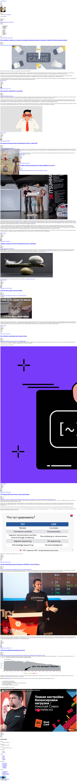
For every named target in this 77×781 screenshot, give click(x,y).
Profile (1, 22)
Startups (4, 775)
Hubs (3, 757)
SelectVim (2, 88)
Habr (6, 780)
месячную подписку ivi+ (30, 278)
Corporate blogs (5, 771)
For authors (4, 764)
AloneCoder (2, 288)
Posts (6, 22)
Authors (4, 758)
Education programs (6, 774)
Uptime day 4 (33, 223)
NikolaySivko (9, 678)
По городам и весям (48, 250)
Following (4, 28)
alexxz (1, 333)
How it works (5, 763)
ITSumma (20, 163)
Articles (4, 22)
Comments (11, 22)
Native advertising (6, 773)
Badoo (17, 221)
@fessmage (9, 14)
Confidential (5, 767)
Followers (4, 27)
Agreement (4, 766)
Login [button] (1, 6)
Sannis (75, 222)
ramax (1, 140)
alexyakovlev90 (3, 37)
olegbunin (2, 492)
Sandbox (4, 759)
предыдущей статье (23, 152)
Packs (4, 34)
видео (59, 222)
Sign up (4, 752)
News (8, 22)
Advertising (4, 772)
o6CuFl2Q (2, 562)
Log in (4, 751)
